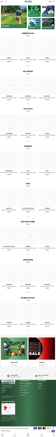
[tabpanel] (28, 51)
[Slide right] (54, 376)
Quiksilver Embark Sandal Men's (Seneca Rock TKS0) (9, 286)
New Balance (9, 170)
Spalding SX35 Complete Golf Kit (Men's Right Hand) (28, 135)
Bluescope (8, 430)
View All (28, 73)
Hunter (47, 246)
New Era (47, 322)
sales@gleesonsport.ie (9, 396)
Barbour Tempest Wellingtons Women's (28, 248)
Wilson (47, 133)
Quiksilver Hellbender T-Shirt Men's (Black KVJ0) (28, 286)
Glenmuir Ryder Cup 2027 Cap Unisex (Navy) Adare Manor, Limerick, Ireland (9, 324)
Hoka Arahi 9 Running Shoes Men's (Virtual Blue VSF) (28, 172)
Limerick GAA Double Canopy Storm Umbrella (9, 248)
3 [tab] (28, 292)
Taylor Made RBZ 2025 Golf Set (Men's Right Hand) (9, 135)
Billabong (9, 96)
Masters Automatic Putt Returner (9, 210)
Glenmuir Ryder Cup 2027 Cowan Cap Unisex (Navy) (28, 324)
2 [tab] (28, 141)
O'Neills (9, 58)
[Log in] (50, 2)
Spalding (28, 133)
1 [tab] (27, 141)
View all (28, 35)
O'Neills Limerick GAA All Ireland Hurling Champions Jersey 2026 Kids (28, 59)
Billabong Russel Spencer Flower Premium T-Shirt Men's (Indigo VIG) (9, 98)
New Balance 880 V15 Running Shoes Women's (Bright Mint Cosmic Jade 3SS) (9, 172)
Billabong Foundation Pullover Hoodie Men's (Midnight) (28, 98)
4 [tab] (30, 292)
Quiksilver (9, 284)
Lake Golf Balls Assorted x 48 (28, 210)
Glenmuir (47, 208)
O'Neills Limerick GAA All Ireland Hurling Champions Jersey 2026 (9, 59)
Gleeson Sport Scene (28, 208)
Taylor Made (8, 133)
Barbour (28, 246)
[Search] (6, 2)
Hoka (28, 170)
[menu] (2, 2)
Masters (9, 208)
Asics (47, 170)
